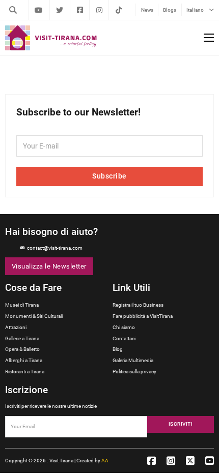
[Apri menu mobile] (209, 38)
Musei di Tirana (22, 305)
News (147, 10)
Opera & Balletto (22, 349)
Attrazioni (15, 327)
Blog (118, 349)
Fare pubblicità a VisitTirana (143, 316)
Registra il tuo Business (138, 305)
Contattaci (124, 338)
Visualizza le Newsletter (49, 266)
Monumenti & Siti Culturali (34, 316)
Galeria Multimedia (133, 360)
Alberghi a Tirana (23, 360)
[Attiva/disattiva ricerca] (12, 9)
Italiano (195, 10)
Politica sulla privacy (134, 371)
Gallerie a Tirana (22, 338)
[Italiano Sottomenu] (211, 10)
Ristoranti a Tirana (24, 371)
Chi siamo (124, 327)
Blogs (169, 10)
